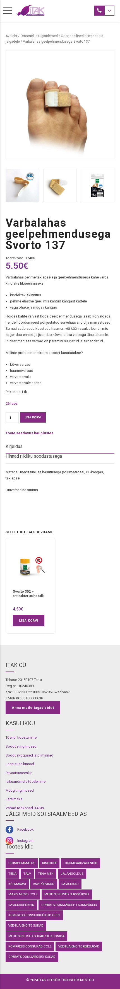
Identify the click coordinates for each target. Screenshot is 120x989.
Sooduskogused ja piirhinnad (29, 755)
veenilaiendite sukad (26, 925)
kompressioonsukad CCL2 (29, 946)
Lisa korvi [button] (28, 620)
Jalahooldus (72, 874)
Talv (27, 874)
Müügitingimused (20, 790)
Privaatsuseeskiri (19, 773)
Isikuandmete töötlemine (25, 781)
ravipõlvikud (43, 884)
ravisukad (70, 884)
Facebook (25, 829)
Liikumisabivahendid (80, 863)
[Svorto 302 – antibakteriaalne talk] (31, 565)
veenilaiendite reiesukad (78, 946)
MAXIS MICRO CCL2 (22, 894)
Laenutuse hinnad (20, 764)
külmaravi (17, 884)
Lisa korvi (33, 417)
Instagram (25, 840)
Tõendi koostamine (21, 737)
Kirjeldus (14, 446)
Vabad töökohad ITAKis (25, 808)
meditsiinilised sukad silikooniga (36, 936)
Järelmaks (14, 799)
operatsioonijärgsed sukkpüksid (69, 905)
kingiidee (49, 863)
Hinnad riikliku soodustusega (34, 456)
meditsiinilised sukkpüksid (66, 894)
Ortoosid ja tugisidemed (39, 36)
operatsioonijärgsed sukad (32, 957)
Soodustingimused (21, 746)
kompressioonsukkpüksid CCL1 (34, 915)
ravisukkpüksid (21, 905)
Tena (12, 874)
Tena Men (46, 874)
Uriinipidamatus (21, 863)
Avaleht (11, 36)
